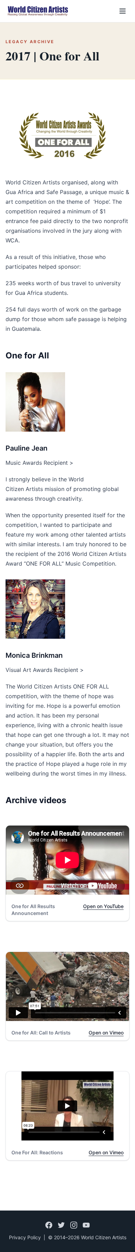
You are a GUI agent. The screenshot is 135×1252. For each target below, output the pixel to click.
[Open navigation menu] (122, 11)
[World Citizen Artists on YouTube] (86, 1225)
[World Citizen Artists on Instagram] (73, 1225)
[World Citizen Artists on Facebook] (48, 1225)
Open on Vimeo (106, 1033)
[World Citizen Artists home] (38, 11)
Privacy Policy (25, 1237)
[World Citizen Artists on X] (61, 1225)
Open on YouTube (103, 906)
